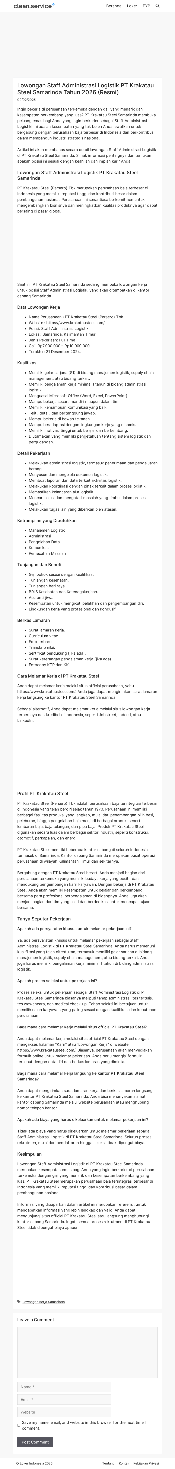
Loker (132, 6)
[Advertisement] (87, 46)
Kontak (124, 1463)
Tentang (108, 1463)
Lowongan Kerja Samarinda (43, 1302)
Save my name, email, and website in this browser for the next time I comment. (84, 1425)
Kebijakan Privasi (146, 1463)
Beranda (113, 6)
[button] (157, 5)
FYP (146, 6)
